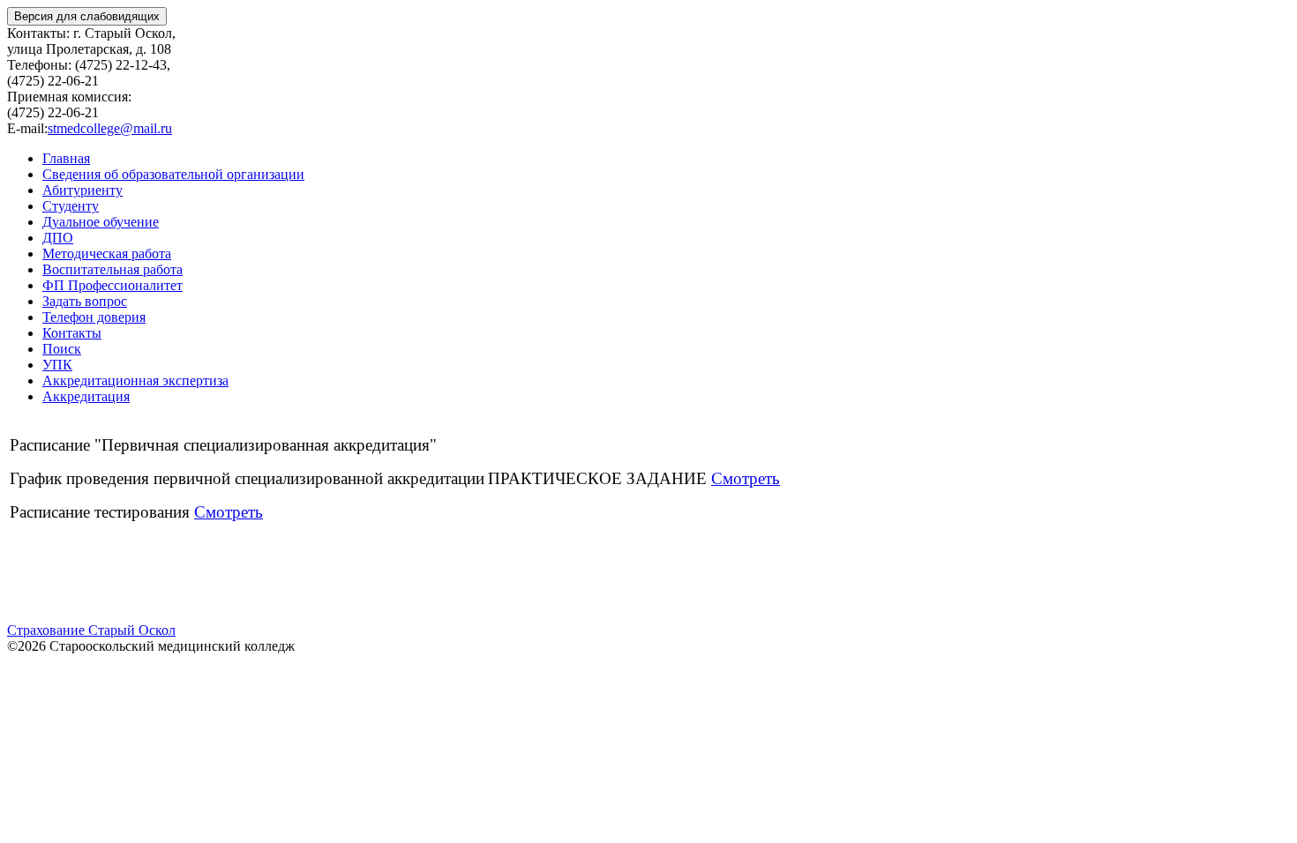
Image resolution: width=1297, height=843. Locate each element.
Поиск (61, 348)
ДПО (57, 237)
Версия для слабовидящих (87, 16)
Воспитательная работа (112, 269)
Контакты (71, 332)
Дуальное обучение (100, 221)
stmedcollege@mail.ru (110, 128)
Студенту (70, 205)
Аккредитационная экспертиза (135, 380)
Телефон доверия (94, 317)
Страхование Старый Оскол (91, 630)
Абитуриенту (82, 190)
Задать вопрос (84, 301)
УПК (57, 364)
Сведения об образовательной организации (173, 174)
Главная (66, 158)
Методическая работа (106, 253)
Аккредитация (86, 396)
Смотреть (745, 478)
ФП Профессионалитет (112, 285)
